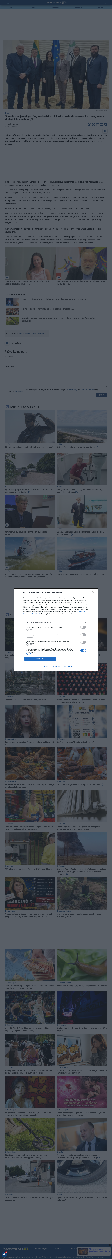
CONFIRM (40, 659)
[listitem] (56, 622)
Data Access (56, 666)
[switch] (83, 627)
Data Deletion (43, 666)
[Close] (94, 593)
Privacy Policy (68, 666)
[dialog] (56, 629)
